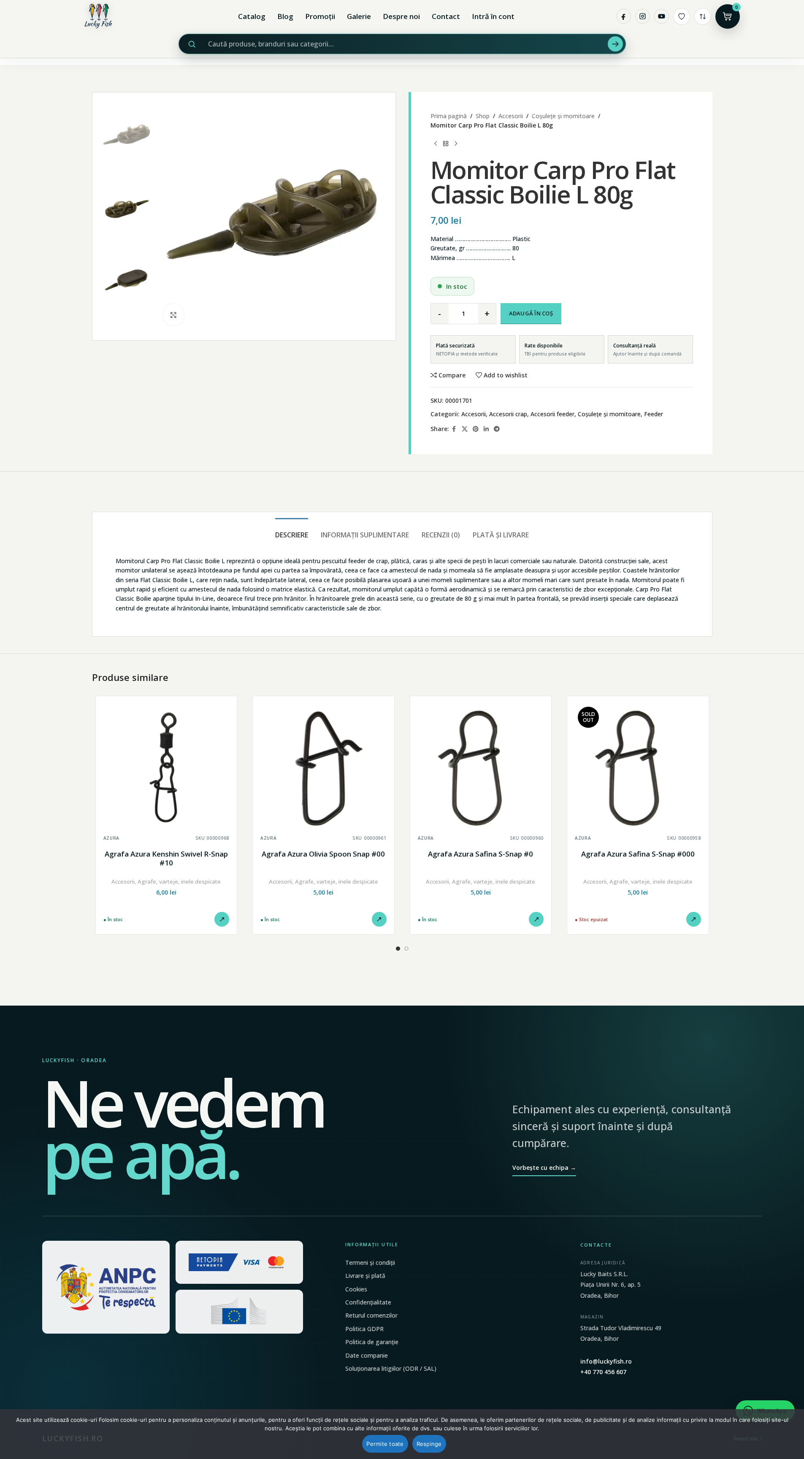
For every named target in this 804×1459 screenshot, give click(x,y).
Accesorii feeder (552, 414)
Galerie (359, 16)
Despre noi (401, 16)
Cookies (356, 1289)
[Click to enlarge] (173, 314)
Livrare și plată (365, 1276)
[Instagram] (642, 16)
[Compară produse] (702, 16)
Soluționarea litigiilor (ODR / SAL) (390, 1368)
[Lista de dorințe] (681, 16)
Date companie (366, 1355)
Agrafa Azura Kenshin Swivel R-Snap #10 (166, 858)
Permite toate (384, 1443)
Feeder (653, 414)
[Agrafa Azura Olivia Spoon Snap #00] (323, 767)
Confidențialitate (368, 1302)
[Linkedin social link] (486, 429)
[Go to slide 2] (406, 948)
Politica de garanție (371, 1342)
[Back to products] (446, 144)
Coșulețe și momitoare (563, 116)
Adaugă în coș (531, 313)
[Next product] (456, 144)
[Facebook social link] (454, 429)
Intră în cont (493, 16)
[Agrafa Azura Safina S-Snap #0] (481, 767)
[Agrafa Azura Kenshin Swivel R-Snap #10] (166, 767)
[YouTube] (661, 16)
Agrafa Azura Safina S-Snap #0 (480, 854)
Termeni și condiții (370, 1262)
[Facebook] (623, 16)
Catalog (251, 16)
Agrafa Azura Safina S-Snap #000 (638, 854)
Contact (446, 16)
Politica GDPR (364, 1329)
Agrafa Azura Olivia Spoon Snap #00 (323, 854)
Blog (285, 16)
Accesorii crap (508, 414)
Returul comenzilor (371, 1315)
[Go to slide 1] (398, 948)
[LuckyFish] (100, 16)
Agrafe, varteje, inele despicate (179, 881)
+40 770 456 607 (603, 1372)
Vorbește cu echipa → (544, 1167)
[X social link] (464, 429)
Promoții (320, 16)
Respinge (429, 1443)
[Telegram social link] (496, 429)
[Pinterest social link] (475, 429)
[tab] (291, 531)
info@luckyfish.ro (606, 1361)
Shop (483, 116)
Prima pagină (448, 116)
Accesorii (510, 116)
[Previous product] (435, 144)
